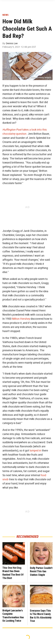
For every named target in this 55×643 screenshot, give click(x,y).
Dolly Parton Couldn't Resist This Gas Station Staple (41, 571)
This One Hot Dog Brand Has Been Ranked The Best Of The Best (13, 573)
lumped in (35, 450)
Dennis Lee (12, 43)
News (5, 15)
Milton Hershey (21, 318)
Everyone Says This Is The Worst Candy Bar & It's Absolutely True (40, 616)
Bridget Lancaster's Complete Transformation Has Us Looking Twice (13, 615)
